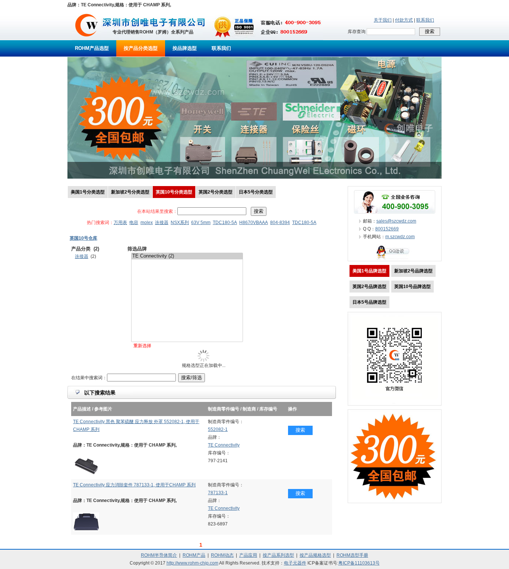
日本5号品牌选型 (369, 302)
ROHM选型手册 (352, 555)
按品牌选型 (185, 48)
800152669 (387, 228)
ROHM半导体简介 (159, 555)
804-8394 (280, 222)
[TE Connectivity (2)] (187, 256)
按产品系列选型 (278, 555)
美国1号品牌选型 (369, 271)
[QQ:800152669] (394, 259)
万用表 (120, 222)
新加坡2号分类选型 (130, 192)
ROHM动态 (222, 555)
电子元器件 (295, 563)
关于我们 (383, 20)
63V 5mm (201, 222)
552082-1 (218, 429)
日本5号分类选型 (256, 192)
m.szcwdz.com (400, 236)
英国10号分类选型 (174, 192)
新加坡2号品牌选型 (413, 271)
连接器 (161, 222)
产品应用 (248, 555)
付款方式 (404, 20)
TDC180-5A (225, 222)
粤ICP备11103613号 (359, 563)
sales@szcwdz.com (396, 221)
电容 (133, 222)
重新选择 (142, 345)
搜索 (300, 430)
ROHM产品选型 (92, 48)
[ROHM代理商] (86, 38)
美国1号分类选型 (88, 192)
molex (146, 222)
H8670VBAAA (253, 222)
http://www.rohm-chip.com (192, 563)
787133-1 (218, 492)
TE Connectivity (224, 445)
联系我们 (425, 20)
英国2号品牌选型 (369, 286)
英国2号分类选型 (216, 192)
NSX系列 (180, 222)
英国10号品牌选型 (412, 286)
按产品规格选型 (315, 555)
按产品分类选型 (141, 48)
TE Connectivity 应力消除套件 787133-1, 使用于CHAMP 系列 (134, 485)
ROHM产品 (194, 555)
